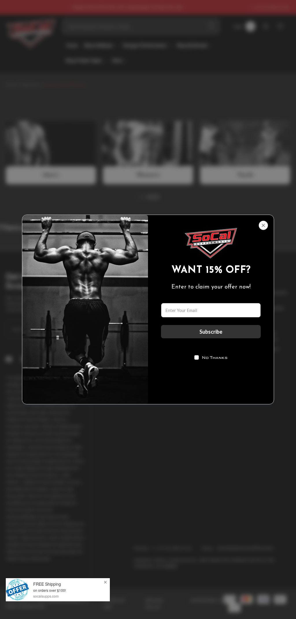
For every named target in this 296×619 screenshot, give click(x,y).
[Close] (263, 225)
